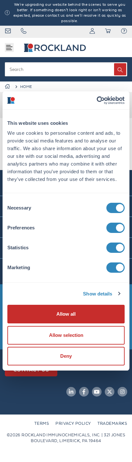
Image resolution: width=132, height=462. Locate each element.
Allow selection (66, 335)
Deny (66, 356)
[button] (124, 32)
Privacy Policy (73, 423)
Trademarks (112, 423)
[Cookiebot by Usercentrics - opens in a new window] (97, 100)
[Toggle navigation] (9, 47)
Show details (97, 293)
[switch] (115, 228)
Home (26, 86)
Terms (41, 423)
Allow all (66, 314)
